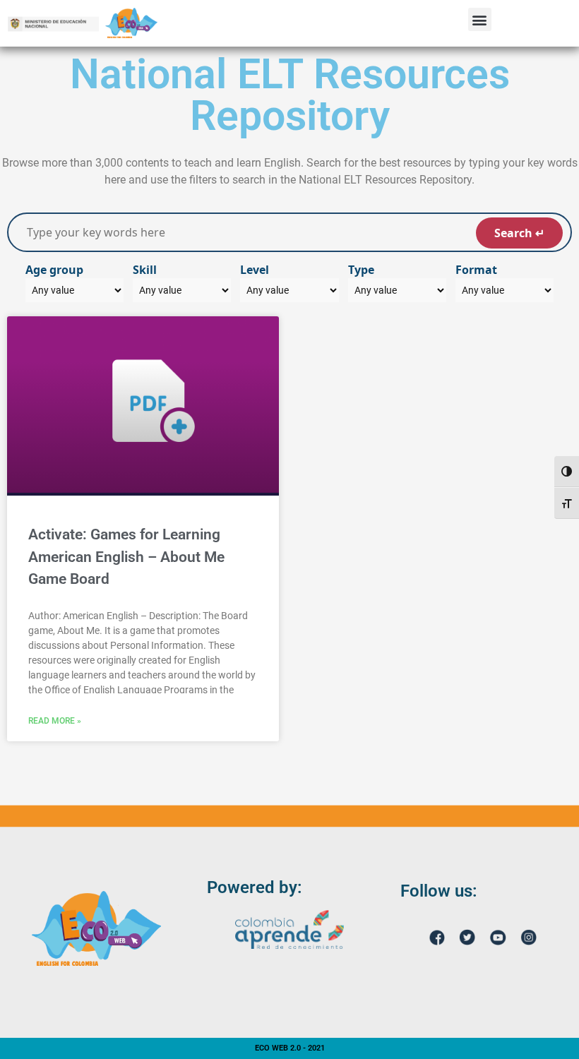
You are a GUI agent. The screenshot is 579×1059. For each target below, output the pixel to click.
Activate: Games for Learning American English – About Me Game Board (126, 556)
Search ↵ (519, 233)
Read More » (54, 721)
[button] (479, 19)
